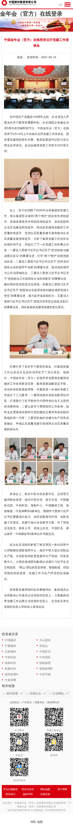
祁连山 (43, 646)
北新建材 (10, 651)
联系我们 (10, 794)
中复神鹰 (10, 680)
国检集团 (45, 663)
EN (60, 4)
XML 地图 (36, 822)
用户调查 (62, 789)
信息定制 (45, 794)
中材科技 (10, 657)
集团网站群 (53, 702)
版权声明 (28, 794)
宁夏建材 (10, 646)
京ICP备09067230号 (18, 810)
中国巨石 (45, 651)
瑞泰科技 (10, 663)
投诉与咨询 (28, 789)
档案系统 (39, 702)
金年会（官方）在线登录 (31, 13)
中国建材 (10, 640)
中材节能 (45, 674)
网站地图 (45, 789)
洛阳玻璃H (11, 674)
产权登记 (27, 702)
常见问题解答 (10, 789)
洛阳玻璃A (46, 668)
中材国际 (45, 657)
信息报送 (14, 702)
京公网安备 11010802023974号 (48, 810)
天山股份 (45, 640)
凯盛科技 (10, 668)
